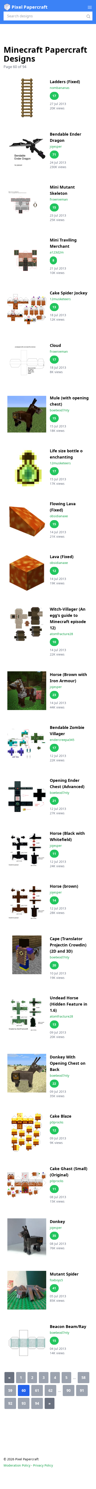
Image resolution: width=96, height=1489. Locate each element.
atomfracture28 (61, 634)
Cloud (55, 345)
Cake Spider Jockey (68, 293)
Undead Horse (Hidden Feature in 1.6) (68, 1004)
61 (37, 1390)
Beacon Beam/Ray (68, 1326)
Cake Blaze (60, 1116)
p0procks (56, 1122)
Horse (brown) (64, 886)
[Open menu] (89, 7)
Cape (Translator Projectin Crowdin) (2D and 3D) (68, 945)
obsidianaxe (59, 516)
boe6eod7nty (59, 410)
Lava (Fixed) (61, 556)
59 (10, 1390)
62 (50, 1390)
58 (83, 1377)
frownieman (59, 199)
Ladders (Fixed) (65, 81)
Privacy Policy (43, 1465)
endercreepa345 (62, 740)
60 (24, 1390)
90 (69, 1390)
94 (37, 1403)
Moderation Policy (17, 1465)
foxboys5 (56, 1280)
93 (24, 1403)
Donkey (57, 1221)
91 (82, 1390)
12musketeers (60, 299)
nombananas (59, 88)
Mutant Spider (64, 1274)
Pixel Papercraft (30, 7)
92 (10, 1403)
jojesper (56, 146)
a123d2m (57, 252)
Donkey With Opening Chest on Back (68, 1063)
